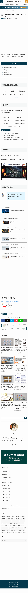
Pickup (13, 521)
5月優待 (22, 516)
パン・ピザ (16, 523)
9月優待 (17, 518)
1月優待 (3, 516)
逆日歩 (6, 485)
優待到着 (4, 18)
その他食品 (22, 521)
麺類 (24, 532)
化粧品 (3, 527)
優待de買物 (7, 497)
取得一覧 (6, 474)
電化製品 (14, 532)
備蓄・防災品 (20, 525)
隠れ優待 (6, 479)
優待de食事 (7, 500)
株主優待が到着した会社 (10, 67)
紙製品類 (3, 530)
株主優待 (6, 471)
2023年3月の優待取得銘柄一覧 (17, 210)
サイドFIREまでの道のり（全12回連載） (12, 505)
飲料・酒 (20, 532)
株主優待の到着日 (8, 74)
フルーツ (21, 523)
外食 (7, 527)
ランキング (6, 491)
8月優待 (12, 518)
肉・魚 (8, 530)
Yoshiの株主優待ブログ (14, 1)
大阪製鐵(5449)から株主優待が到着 (17, 221)
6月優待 (3, 518)
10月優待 (23, 518)
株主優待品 (6, 72)
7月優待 (8, 518)
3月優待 (9, 18)
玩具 (25, 527)
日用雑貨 (17, 527)
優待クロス (6, 494)
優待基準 (6, 70)
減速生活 (6, 508)
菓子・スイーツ (14, 530)
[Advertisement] (14, 35)
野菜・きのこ (8, 532)
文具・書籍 (11, 527)
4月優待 (17, 516)
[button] (3, 320)
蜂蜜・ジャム (21, 530)
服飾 (21, 527)
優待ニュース (7, 482)
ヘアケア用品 (4, 525)
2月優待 (8, 516)
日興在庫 (6, 488)
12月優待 (9, 521)
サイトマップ (18, 584)
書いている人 (19, 582)
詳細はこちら (23, 7)
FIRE (5, 503)
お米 (17, 521)
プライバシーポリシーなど (11, 582)
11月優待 (3, 521)
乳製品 (10, 525)
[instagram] (15, 445)
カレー (3, 523)
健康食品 (14, 525)
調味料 (3, 532)
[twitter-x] (13, 445)
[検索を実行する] (25, 418)
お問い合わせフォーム (11, 584)
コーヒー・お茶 (9, 523)
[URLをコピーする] (25, 320)
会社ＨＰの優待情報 (14, 97)
